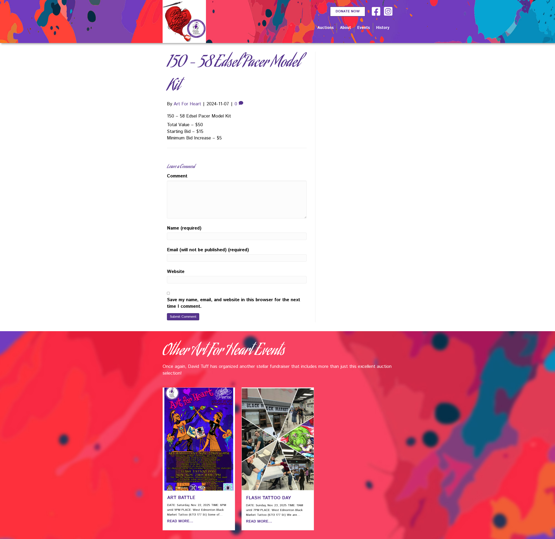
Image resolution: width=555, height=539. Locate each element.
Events (363, 28)
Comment (177, 176)
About (345, 28)
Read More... (180, 521)
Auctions (325, 28)
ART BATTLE (181, 497)
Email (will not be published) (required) (208, 250)
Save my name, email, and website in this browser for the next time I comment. (233, 303)
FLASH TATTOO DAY (268, 498)
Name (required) (184, 228)
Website (175, 271)
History (382, 28)
